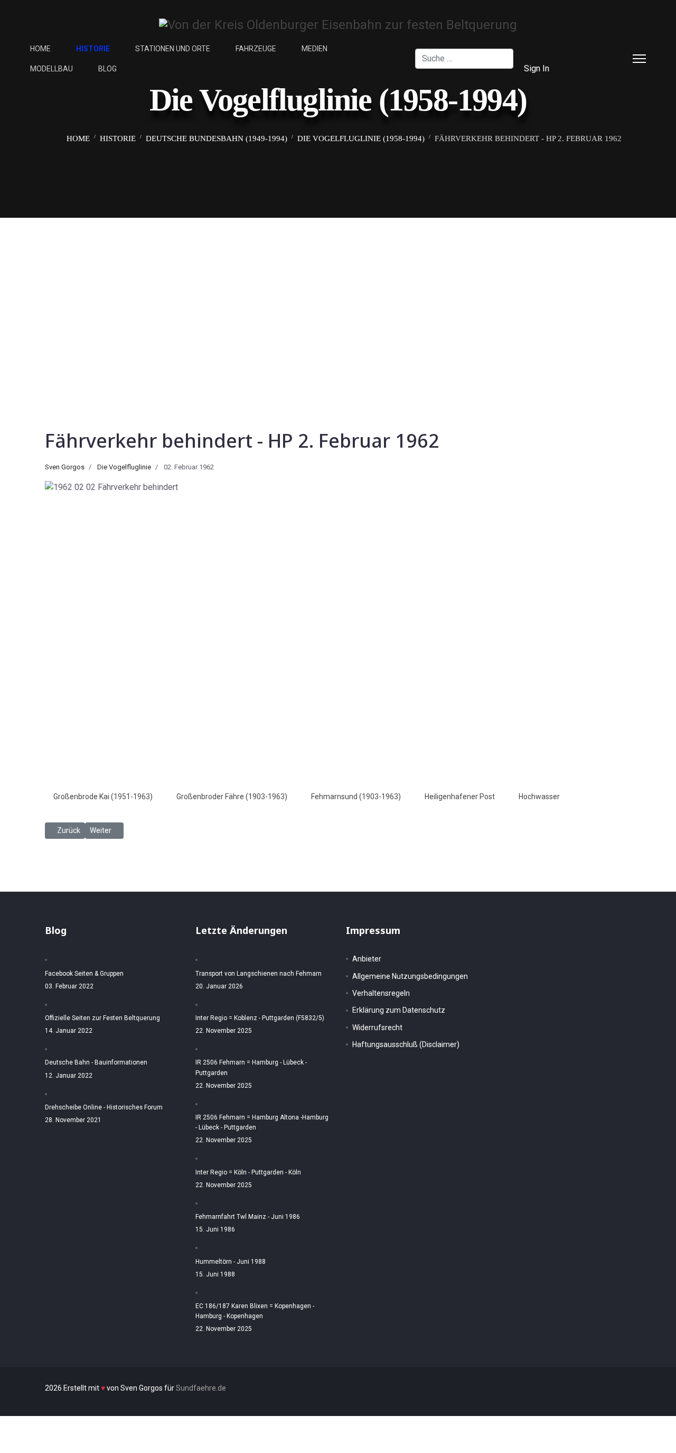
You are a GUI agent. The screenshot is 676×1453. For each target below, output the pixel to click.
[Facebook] (589, 48)
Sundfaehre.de (201, 1388)
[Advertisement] (338, 297)
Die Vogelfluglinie (124, 467)
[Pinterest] (606, 48)
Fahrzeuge (256, 48)
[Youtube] (589, 68)
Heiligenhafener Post (460, 796)
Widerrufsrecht (377, 1027)
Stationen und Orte (172, 48)
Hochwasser (539, 796)
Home (40, 48)
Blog (107, 68)
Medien (314, 48)
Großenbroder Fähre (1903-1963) (231, 796)
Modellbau (51, 68)
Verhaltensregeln (381, 993)
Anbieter (366, 959)
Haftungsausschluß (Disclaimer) (405, 1044)
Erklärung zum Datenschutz (398, 1010)
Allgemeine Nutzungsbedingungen (410, 976)
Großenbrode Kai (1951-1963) (103, 796)
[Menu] (639, 59)
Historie (93, 48)
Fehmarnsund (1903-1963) (356, 796)
